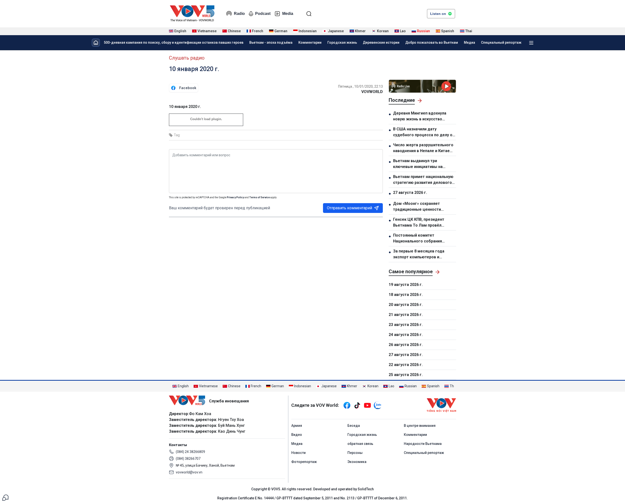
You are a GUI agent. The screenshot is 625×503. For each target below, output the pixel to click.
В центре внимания (420, 426)
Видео (296, 435)
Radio (239, 13)
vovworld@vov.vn (189, 472)
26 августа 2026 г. (406, 344)
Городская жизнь (342, 42)
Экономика (356, 462)
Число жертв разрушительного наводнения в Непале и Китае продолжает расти (423, 148)
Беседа (353, 426)
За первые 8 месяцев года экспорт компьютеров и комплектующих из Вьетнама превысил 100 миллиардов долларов (421, 254)
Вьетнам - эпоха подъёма (270, 42)
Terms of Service (259, 197)
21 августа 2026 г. (406, 314)
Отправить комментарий (349, 208)
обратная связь (360, 444)
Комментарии (310, 42)
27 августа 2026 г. (410, 192)
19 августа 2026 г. (406, 284)
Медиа (469, 42)
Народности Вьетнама (423, 444)
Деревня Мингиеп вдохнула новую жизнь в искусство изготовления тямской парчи (421, 116)
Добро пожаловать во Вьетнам (431, 42)
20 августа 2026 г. (406, 304)
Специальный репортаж (501, 42)
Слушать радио (187, 58)
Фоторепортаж (304, 462)
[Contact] (5, 497)
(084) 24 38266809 (190, 452)
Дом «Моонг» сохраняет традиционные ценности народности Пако (417, 206)
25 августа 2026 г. (406, 374)
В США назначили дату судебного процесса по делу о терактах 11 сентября (422, 132)
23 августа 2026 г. (406, 324)
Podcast (263, 13)
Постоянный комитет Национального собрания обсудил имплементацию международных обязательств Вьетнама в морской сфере (423, 238)
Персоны (355, 453)
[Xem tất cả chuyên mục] (531, 42)
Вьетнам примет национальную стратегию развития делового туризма (423, 180)
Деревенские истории (381, 42)
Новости (298, 453)
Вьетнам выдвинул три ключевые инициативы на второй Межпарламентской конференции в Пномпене (420, 164)
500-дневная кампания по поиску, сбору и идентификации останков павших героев (173, 42)
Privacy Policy (235, 197)
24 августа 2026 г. (406, 334)
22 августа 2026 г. (406, 364)
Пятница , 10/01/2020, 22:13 (360, 86)
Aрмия (296, 426)
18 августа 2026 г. (406, 294)
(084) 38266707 (188, 459)
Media (287, 13)
